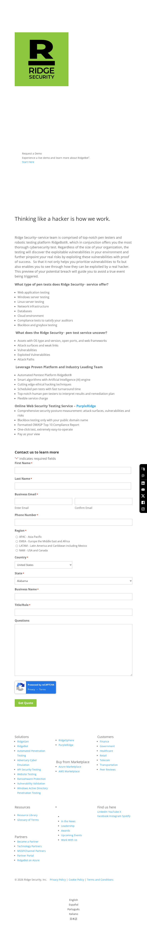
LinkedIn (102, 811)
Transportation (109, 765)
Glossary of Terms (28, 819)
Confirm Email (83, 508)
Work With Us (69, 840)
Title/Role (22, 605)
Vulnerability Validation (31, 783)
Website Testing (26, 774)
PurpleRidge (86, 406)
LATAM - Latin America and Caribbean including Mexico (53, 545)
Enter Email (22, 508)
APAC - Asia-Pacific (30, 536)
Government (107, 746)
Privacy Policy (58, 879)
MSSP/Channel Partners (31, 851)
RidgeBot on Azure (28, 860)
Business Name (27, 589)
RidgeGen (23, 741)
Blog (61, 807)
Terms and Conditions (100, 879)
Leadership (68, 826)
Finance (104, 741)
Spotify (126, 816)
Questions (22, 620)
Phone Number (26, 515)
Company (66, 816)
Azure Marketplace (70, 766)
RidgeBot (22, 746)
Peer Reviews (108, 769)
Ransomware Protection (31, 779)
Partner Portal (25, 855)
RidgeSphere (66, 740)
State (19, 573)
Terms (42, 689)
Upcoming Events (71, 835)
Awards (65, 830)
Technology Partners (29, 846)
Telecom (105, 760)
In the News (68, 821)
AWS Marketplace (69, 771)
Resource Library (27, 815)
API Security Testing (29, 769)
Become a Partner (28, 841)
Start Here (28, 162)
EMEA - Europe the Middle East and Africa (44, 541)
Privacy (31, 689)
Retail (103, 755)
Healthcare (106, 751)
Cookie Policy (76, 879)
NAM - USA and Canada (33, 550)
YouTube (113, 811)
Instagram (115, 816)
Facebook (102, 816)
